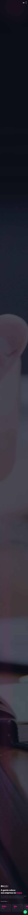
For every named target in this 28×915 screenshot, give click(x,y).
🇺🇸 (23, 2)
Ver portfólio (4, 901)
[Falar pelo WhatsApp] (25, 912)
